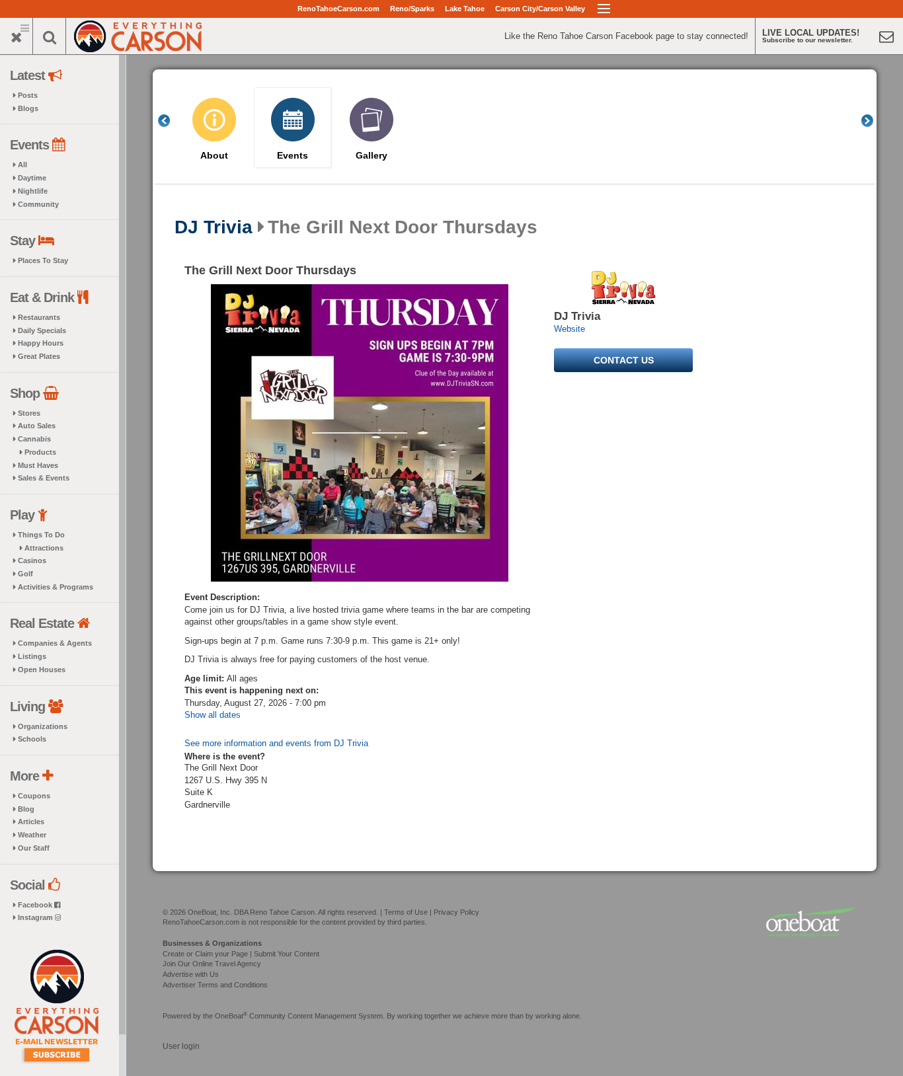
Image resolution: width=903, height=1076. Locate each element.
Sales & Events (43, 478)
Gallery (371, 156)
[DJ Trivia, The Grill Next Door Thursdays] (359, 433)
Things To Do (41, 535)
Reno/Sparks (412, 9)
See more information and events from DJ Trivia (276, 743)
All (22, 165)
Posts (28, 95)
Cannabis (34, 439)
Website (569, 329)
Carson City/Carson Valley (540, 9)
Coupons (34, 796)
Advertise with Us (191, 974)
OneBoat (231, 1016)
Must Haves (38, 465)
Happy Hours (40, 343)
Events (292, 156)
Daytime (32, 178)
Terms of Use (406, 912)
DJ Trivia (214, 227)
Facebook (36, 905)
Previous (171, 120)
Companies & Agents (55, 643)
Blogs (28, 108)
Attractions (43, 548)
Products (40, 452)
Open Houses (41, 669)
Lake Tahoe (465, 9)
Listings (32, 656)
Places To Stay (43, 260)
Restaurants (39, 317)
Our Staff (34, 848)
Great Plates (39, 356)
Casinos (32, 560)
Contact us (624, 360)
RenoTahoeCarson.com (338, 9)
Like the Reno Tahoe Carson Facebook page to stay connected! (626, 36)
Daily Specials (42, 330)
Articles (31, 822)
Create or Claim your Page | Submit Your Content (241, 954)
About (214, 156)
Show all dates (212, 715)
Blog (26, 809)
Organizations (42, 726)
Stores (29, 413)
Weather (32, 835)
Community (38, 204)
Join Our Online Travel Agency (212, 964)
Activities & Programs (55, 587)
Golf (25, 574)
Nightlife (33, 191)
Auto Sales (37, 426)
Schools (32, 739)
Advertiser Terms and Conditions (215, 985)
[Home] (138, 34)
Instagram (36, 917)
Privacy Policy (456, 912)
